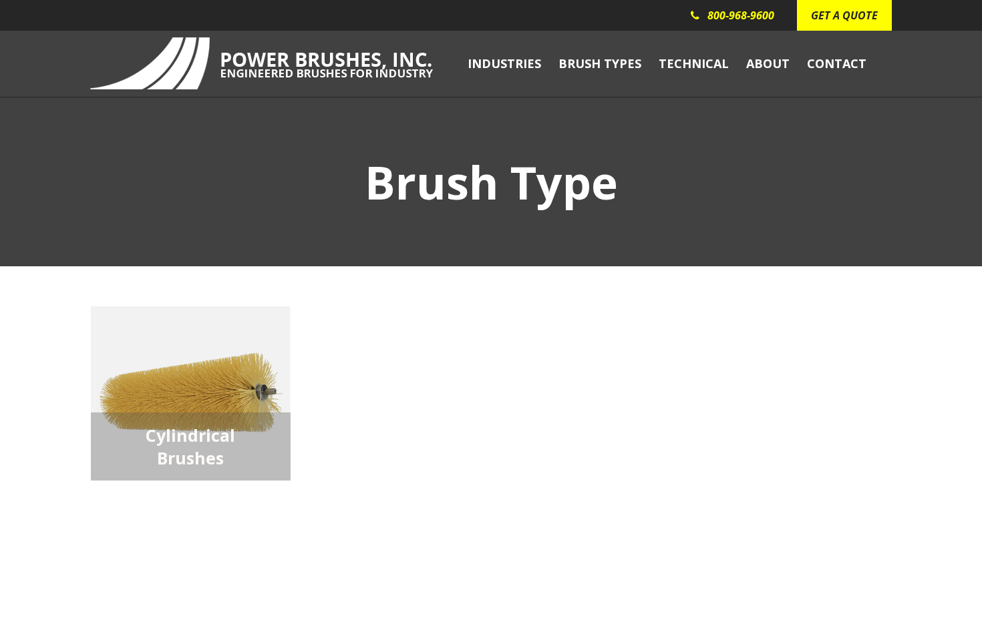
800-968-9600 (740, 15)
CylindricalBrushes (190, 446)
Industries (504, 63)
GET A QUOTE (844, 15)
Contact (836, 63)
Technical (694, 63)
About (768, 63)
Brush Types (599, 63)
